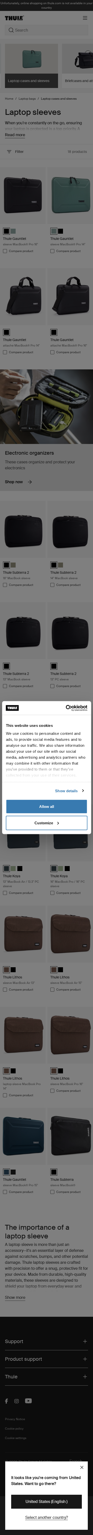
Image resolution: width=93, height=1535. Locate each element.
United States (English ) (46, 1501)
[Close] (82, 1467)
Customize (43, 823)
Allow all (46, 806)
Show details (66, 791)
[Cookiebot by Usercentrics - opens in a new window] (66, 708)
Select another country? (46, 1517)
